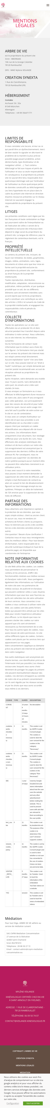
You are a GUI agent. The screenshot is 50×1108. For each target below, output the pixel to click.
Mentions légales (25, 1065)
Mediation (25, 1072)
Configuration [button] (13, 1103)
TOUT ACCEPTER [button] (32, 1103)
